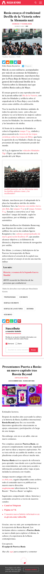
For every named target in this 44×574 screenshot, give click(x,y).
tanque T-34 (25, 131)
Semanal (11, 343)
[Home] (3, 2)
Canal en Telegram (12, 506)
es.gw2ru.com (8, 488)
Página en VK (10, 510)
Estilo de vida (21, 378)
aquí (12, 552)
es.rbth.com (7, 480)
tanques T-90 (19, 209)
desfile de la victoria (13, 309)
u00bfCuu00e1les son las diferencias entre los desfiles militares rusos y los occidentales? (21, 191)
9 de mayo (23, 297)
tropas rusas (9, 297)
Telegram (28, 66)
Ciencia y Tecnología (22, 24)
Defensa (30, 309)
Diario (20, 343)
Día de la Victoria (29, 96)
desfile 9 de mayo (11, 303)
